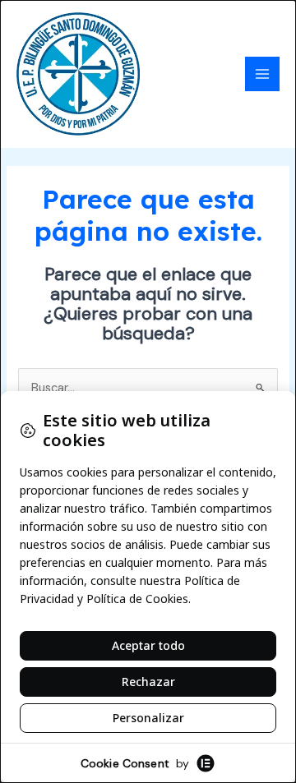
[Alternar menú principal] (262, 74)
